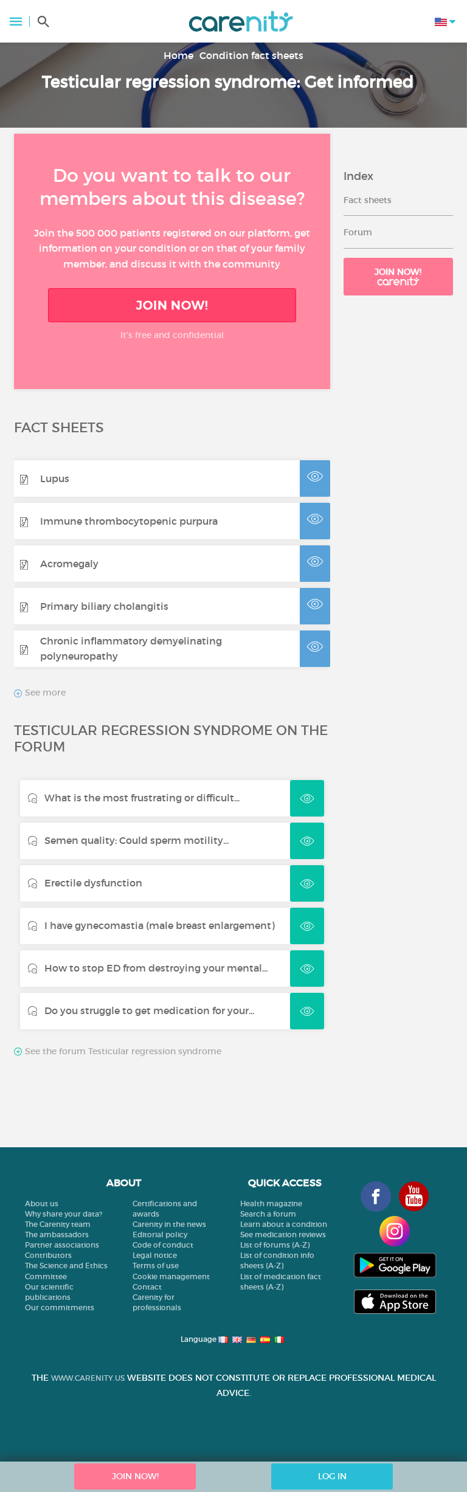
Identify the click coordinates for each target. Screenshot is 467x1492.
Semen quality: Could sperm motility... (136, 840)
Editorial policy (160, 1234)
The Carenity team (58, 1224)
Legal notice (155, 1255)
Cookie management (171, 1276)
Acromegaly (69, 564)
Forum (358, 232)
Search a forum (268, 1213)
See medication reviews (283, 1234)
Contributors (48, 1255)
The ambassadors (57, 1234)
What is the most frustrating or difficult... (142, 798)
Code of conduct (163, 1244)
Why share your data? (63, 1213)
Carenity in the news (169, 1224)
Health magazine (271, 1203)
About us (41, 1203)
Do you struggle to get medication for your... (149, 1010)
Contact (147, 1286)
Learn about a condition (283, 1224)
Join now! (398, 271)
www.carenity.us (88, 1378)
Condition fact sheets (251, 55)
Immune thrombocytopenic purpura (129, 521)
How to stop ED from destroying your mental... (156, 968)
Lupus (54, 478)
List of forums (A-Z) (275, 1244)
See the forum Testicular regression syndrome (121, 1051)
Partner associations (62, 1244)
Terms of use (156, 1265)
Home (178, 55)
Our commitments (59, 1307)
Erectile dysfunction (93, 883)
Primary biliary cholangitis (104, 606)
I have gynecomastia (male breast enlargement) (159, 925)
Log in (332, 1476)
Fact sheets (368, 200)
